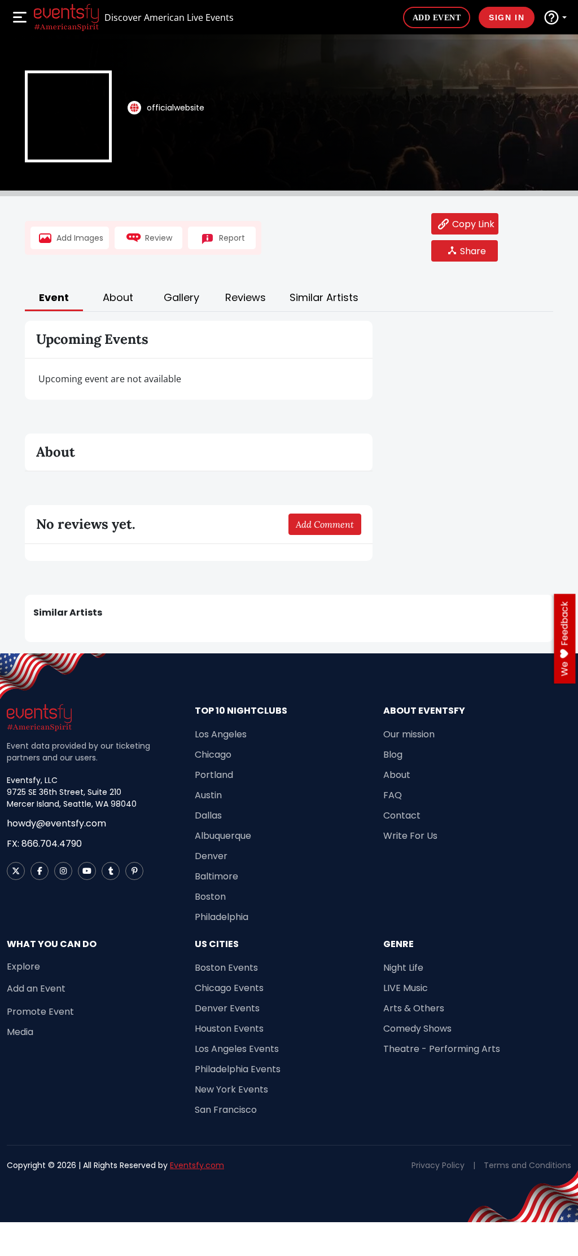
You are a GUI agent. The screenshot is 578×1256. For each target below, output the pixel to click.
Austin (208, 795)
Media (20, 1031)
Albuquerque (223, 835)
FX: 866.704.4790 (44, 843)
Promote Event (40, 1011)
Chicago (213, 754)
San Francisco (226, 1109)
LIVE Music (405, 987)
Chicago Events (229, 987)
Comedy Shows (417, 1028)
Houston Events (229, 1028)
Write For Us (410, 835)
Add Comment (325, 524)
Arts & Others (413, 1008)
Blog (392, 754)
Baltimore (216, 876)
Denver (211, 856)
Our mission (409, 734)
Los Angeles (221, 734)
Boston (210, 896)
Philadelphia (221, 916)
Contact (402, 815)
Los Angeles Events (237, 1048)
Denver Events (227, 1008)
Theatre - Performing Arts (441, 1048)
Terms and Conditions (527, 1165)
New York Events (231, 1089)
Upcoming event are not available (109, 379)
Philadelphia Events (238, 1069)
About (396, 774)
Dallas (208, 815)
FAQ (392, 795)
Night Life (403, 967)
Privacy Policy (438, 1165)
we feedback (564, 639)
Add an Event (36, 988)
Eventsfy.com (197, 1165)
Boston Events (226, 967)
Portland (214, 774)
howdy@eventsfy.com (56, 823)
